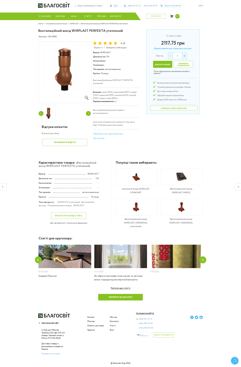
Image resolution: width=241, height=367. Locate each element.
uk (199, 6)
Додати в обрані (175, 36)
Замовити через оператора (174, 108)
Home (41, 23)
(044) (146, 328)
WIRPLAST (74, 23)
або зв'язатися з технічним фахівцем (68, 223)
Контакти (115, 16)
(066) (151, 6)
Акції (74, 16)
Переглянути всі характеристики (108, 134)
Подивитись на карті (50, 353)
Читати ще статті (120, 288)
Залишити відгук (65, 142)
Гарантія (91, 330)
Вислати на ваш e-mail (69, 215)
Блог (112, 330)
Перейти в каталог (120, 297)
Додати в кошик (162, 65)
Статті (87, 16)
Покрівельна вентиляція (56, 23)
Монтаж (60, 16)
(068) (134, 6)
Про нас (101, 16)
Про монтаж (98, 138)
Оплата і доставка (95, 325)
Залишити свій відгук (116, 47)
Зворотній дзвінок (172, 5)
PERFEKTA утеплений (68, 202)
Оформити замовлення (183, 65)
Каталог (91, 317)
